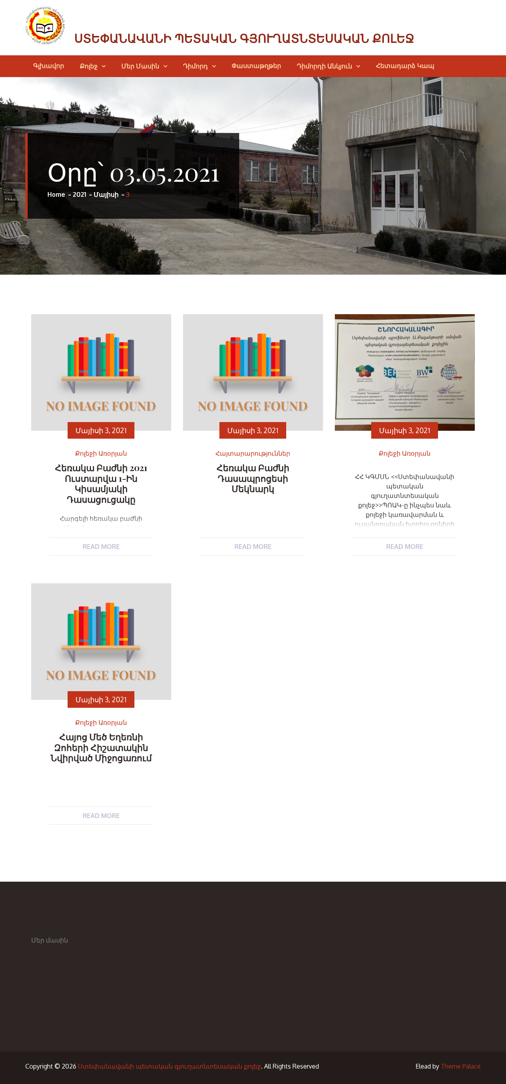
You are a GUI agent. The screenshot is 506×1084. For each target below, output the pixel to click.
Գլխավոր (48, 65)
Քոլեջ (89, 66)
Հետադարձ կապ (405, 65)
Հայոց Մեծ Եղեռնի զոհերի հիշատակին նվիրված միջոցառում (101, 747)
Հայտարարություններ (252, 453)
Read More (101, 546)
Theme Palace (461, 1066)
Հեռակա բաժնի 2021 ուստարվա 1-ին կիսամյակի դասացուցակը (101, 483)
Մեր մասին (140, 66)
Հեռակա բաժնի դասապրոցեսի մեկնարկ (253, 478)
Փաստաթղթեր (256, 65)
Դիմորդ (195, 66)
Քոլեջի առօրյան (101, 453)
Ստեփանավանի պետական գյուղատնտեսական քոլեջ (244, 38)
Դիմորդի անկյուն (324, 66)
